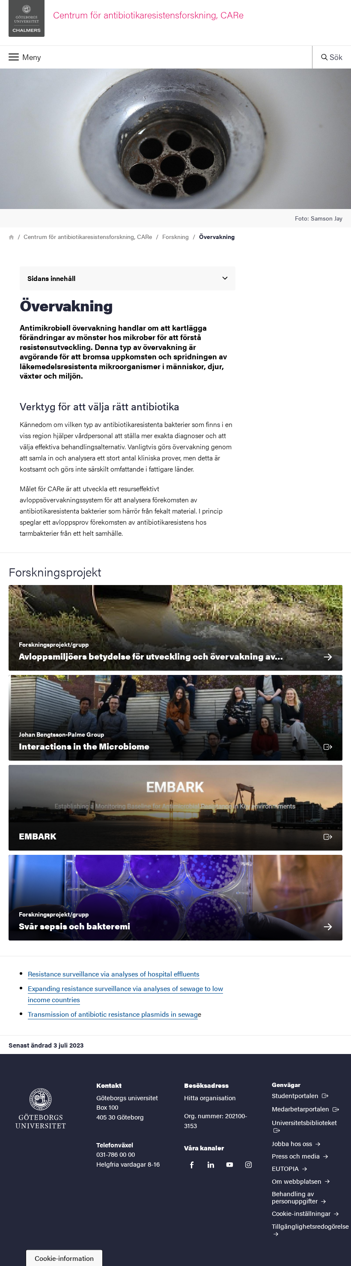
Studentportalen (301, 1095)
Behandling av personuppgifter (295, 1197)
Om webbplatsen (297, 1180)
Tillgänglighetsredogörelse (310, 1225)
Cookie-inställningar (302, 1213)
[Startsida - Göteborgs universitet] (41, 1108)
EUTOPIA (286, 1168)
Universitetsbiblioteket (307, 1122)
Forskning (175, 236)
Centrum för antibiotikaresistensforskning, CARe (88, 236)
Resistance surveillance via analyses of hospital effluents (113, 974)
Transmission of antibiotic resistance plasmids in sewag (113, 1014)
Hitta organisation (210, 1097)
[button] (156, 57)
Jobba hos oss (293, 1143)
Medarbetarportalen (306, 1108)
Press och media (296, 1155)
